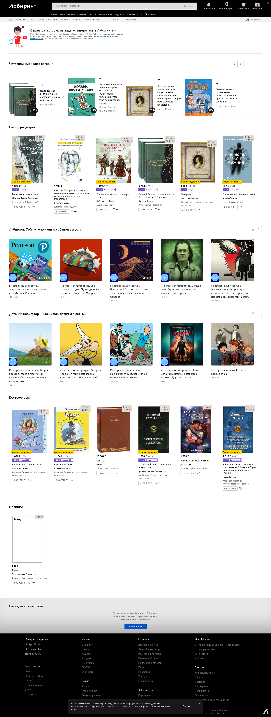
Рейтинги (52, 19)
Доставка (200, 681)
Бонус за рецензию (92, 695)
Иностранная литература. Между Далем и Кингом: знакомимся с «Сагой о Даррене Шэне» (180, 374)
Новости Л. (144, 671)
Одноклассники (34, 685)
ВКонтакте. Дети (34, 676)
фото (40, 139)
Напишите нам (203, 690)
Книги (54, 14)
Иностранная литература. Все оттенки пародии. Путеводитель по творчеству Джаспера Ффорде (80, 289)
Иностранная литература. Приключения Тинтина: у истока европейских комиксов (128, 374)
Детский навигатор (149, 649)
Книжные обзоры (148, 658)
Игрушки (119, 14)
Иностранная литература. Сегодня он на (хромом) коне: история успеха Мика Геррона (181, 289)
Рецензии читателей (149, 653)
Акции (85, 686)
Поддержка (131, 19)
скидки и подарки (101, 36)
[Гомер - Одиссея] (113, 453)
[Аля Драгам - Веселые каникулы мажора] (196, 453)
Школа (92, 14)
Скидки (76, 19)
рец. (39, 136)
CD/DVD (86, 667)
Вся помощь (201, 695)
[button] (235, 64)
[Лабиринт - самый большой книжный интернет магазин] (28, 5)
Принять (187, 706)
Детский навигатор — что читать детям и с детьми (47, 313)
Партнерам (144, 695)
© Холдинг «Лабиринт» (217, 710)
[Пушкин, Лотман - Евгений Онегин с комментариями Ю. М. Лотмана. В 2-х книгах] (155, 182)
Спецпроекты (145, 681)
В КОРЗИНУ (20, 207)
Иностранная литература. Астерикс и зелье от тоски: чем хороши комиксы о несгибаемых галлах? (80, 374)
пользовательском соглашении (116, 706)
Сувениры (87, 671)
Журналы (87, 653)
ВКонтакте (31, 671)
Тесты (141, 667)
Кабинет (199, 658)
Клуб (139, 14)
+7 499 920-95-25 (92, 19)
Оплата (199, 677)
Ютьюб (29, 680)
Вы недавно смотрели (26, 606)
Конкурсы (143, 676)
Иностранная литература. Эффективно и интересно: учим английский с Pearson (27, 289)
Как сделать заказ (205, 672)
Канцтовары (105, 14)
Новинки (16, 507)
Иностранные (67, 14)
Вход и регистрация (206, 649)
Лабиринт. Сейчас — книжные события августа (45, 229)
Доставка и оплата (18, 19)
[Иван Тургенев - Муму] (27, 562)
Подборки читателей (150, 662)
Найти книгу (135, 626)
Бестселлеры (19, 397)
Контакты (117, 19)
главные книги (36, 38)
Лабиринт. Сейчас (148, 644)
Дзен (28, 689)
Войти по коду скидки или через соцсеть (218, 644)
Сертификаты (37, 19)
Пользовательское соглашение (212, 699)
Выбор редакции (22, 127)
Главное (81, 14)
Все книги (87, 644)
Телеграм (30, 694)
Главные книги (90, 690)
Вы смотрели (202, 653)
